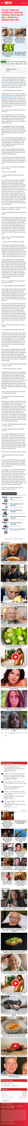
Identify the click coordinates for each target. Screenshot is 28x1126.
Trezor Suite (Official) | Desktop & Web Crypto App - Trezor (14, 802)
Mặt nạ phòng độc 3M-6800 (17, 529)
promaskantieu (14, 500)
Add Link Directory (7, 763)
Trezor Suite (6, 807)
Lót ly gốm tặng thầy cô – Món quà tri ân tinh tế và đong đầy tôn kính (15, 766)
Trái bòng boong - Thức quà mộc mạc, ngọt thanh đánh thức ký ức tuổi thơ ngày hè (15, 783)
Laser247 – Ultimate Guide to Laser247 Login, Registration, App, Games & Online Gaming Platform (15, 793)
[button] (2, 2)
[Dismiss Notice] (25, 8)
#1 (25, 74)
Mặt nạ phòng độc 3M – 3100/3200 (16, 510)
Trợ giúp (3, 1107)
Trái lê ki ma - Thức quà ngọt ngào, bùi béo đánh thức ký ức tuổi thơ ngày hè (14, 774)
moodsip (6, 771)
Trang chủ (8, 1107)
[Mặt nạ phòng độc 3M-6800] (5, 531)
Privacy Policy (19, 1106)
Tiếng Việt (9, 1104)
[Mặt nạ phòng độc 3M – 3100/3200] (5, 512)
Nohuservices (22, 1097)
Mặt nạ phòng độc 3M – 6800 (16, 498)
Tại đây (24, 1119)
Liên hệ (2, 1106)
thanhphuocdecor (6, 66)
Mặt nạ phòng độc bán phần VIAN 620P (17, 517)
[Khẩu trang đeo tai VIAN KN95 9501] (5, 506)
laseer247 (6, 799)
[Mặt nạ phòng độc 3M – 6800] (5, 499)
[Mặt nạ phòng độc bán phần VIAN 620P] (5, 518)
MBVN (3, 1104)
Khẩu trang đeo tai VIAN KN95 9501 (16, 504)
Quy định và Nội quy (10, 1106)
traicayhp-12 (6, 779)
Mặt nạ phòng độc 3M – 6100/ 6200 (16, 523)
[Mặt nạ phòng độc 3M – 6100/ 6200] (5, 524)
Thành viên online (7, 1080)
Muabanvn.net (12, 1123)
